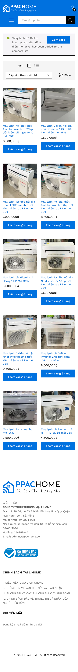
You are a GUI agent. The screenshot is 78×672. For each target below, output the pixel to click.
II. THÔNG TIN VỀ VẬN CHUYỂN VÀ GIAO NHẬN (33, 587)
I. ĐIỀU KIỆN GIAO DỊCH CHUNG (23, 582)
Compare (58, 39)
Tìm (70, 20)
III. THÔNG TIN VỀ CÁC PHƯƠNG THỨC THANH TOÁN (37, 593)
